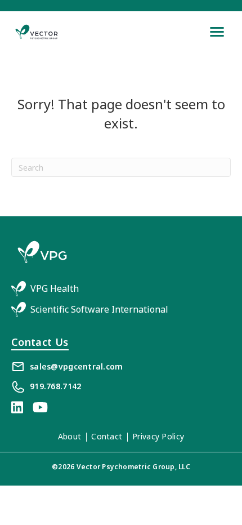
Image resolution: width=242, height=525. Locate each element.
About (69, 436)
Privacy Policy (158, 436)
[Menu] (217, 31)
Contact (106, 436)
